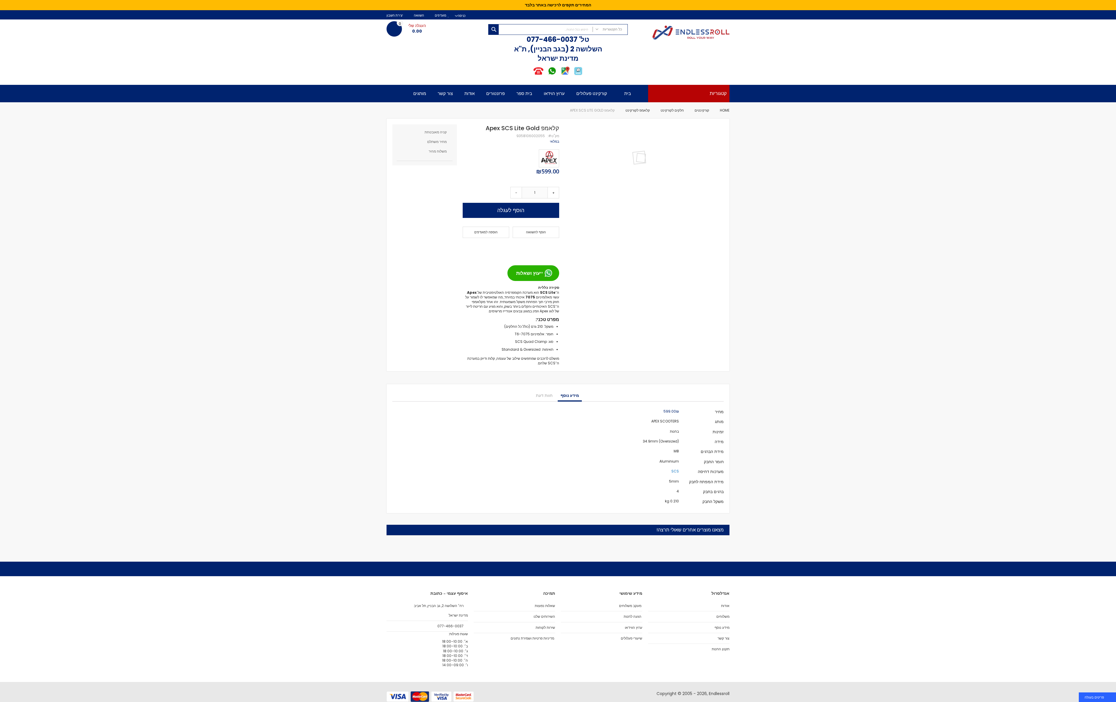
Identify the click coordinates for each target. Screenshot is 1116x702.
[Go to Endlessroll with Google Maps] (565, 74)
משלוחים (722, 616)
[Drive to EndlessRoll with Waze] (578, 74)
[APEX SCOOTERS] (549, 158)
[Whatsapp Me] (552, 74)
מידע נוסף (570, 395)
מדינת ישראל (458, 615)
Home (724, 110)
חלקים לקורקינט (672, 110)
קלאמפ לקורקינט (637, 110)
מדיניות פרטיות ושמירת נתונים (532, 638)
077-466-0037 (552, 39)
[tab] (570, 396)
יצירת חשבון (395, 15)
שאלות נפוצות (545, 605)
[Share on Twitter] (543, 249)
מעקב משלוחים (630, 605)
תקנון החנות (720, 649)
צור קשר (723, 638)
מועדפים (440, 15)
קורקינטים (701, 110)
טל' (583, 39)
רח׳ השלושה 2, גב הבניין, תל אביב (439, 605)
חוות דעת (544, 395)
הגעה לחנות (632, 616)
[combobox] (558, 29)
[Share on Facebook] (553, 249)
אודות (725, 605)
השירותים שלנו (544, 616)
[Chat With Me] (545, 74)
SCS (675, 471)
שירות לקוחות (545, 627)
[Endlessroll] (681, 33)
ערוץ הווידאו (633, 627)
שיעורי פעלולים (631, 638)
